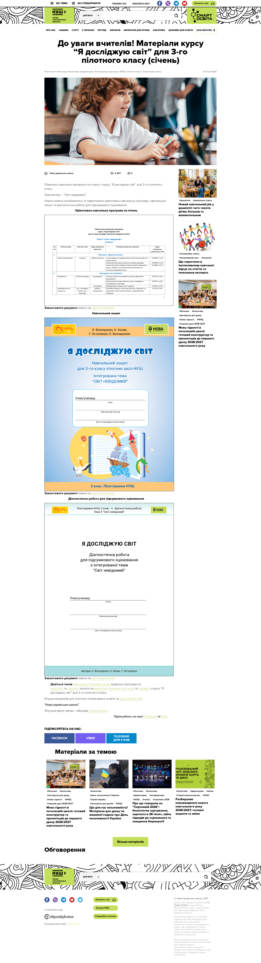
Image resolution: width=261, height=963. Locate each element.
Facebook (150, 716)
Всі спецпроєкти (89, 3)
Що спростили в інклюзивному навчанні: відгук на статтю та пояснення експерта (196, 267)
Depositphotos (98, 711)
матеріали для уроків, (103, 803)
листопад (56, 688)
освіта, (147, 799)
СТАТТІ (75, 30)
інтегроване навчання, (107, 71)
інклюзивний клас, (190, 258)
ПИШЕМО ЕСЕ (119, 3)
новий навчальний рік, (189, 795)
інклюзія (207, 258)
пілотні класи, (135, 71)
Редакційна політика (105, 916)
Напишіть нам (201, 3)
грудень (72, 688)
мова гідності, (188, 319)
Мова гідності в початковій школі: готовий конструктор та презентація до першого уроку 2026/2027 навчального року (196, 337)
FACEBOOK (60, 738)
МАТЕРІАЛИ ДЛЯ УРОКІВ (137, 30)
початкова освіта (152, 71)
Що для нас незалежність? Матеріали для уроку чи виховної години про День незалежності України (108, 813)
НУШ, (123, 71)
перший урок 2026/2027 (193, 324)
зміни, (211, 791)
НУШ (119, 803)
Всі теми (62, 3)
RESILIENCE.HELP (141, 3)
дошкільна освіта (203, 200)
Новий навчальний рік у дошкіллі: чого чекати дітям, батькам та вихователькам (196, 210)
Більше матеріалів (130, 842)
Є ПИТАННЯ (88, 30)
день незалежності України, (106, 795)
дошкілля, (186, 200)
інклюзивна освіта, (190, 253)
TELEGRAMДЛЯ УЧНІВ (121, 738)
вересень (100, 688)
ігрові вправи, (99, 799)
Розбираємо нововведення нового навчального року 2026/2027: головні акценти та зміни (192, 807)
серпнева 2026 (161, 799)
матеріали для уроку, (191, 315)
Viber (164, 716)
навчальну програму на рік (91, 684)
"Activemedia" (74, 923)
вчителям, (74, 71)
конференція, (157, 795)
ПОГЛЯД (102, 30)
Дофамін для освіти (181, 30)
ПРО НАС (51, 30)
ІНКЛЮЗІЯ (115, 30)
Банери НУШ (102, 908)
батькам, (62, 71)
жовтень (114, 688)
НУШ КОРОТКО (204, 30)
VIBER (90, 738)
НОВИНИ (63, 30)
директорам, (87, 71)
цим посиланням (103, 308)
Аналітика (159, 30)
